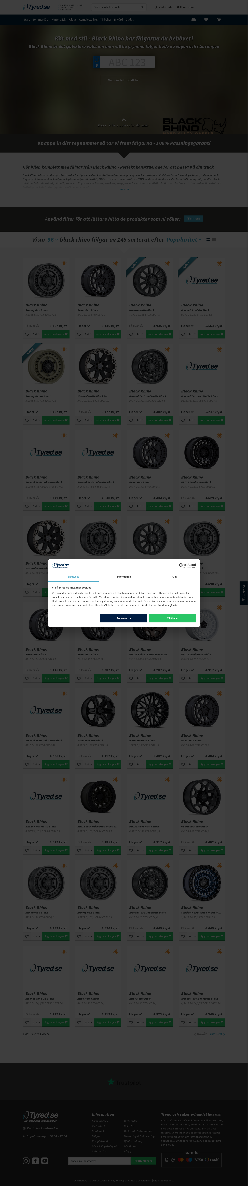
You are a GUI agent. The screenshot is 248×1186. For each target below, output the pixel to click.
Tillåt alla (172, 618)
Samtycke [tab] (73, 576)
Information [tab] (124, 576)
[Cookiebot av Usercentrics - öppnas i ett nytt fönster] (181, 565)
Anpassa (121, 618)
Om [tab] (174, 576)
